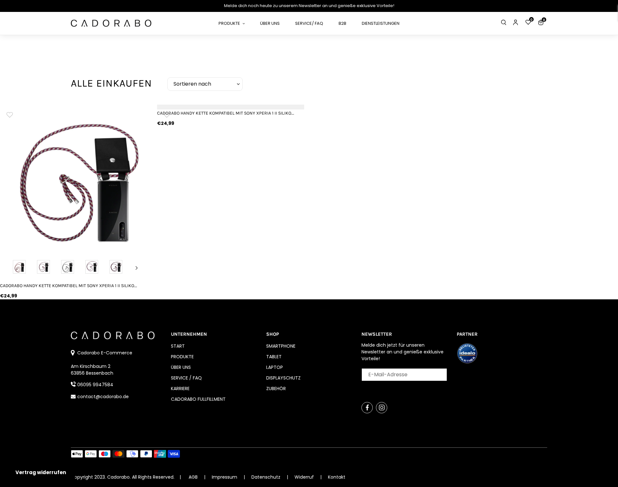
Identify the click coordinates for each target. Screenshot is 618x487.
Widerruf (305, 477)
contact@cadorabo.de (103, 396)
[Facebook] (367, 407)
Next (137, 268)
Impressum (225, 477)
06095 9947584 (95, 384)
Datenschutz (266, 477)
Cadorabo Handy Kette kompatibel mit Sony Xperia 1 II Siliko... (68, 285)
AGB (193, 477)
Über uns (181, 367)
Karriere (180, 388)
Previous (10, 268)
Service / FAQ (186, 378)
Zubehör (276, 388)
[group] (73, 178)
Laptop (274, 367)
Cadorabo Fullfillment (198, 399)
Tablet (274, 356)
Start (178, 346)
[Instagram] (381, 407)
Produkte (182, 356)
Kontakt (336, 477)
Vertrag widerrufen (40, 472)
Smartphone (280, 346)
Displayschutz (283, 378)
